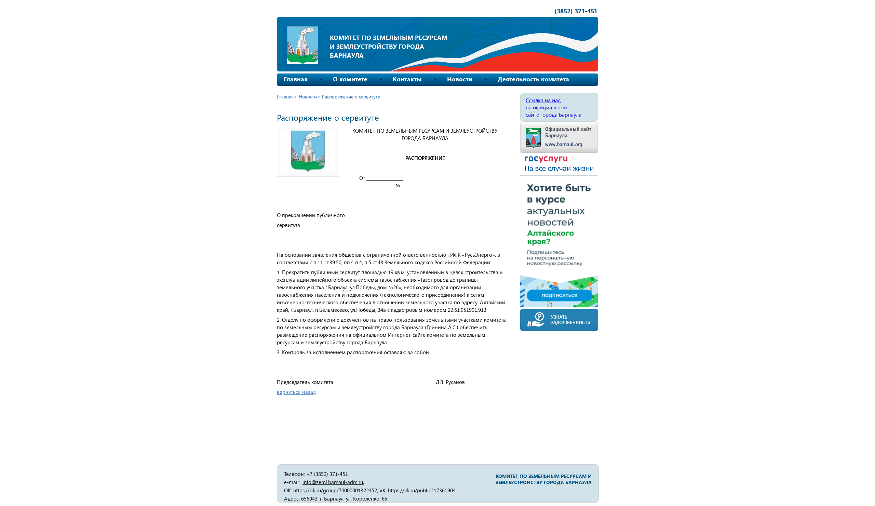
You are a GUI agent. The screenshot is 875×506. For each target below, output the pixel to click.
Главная (296, 79)
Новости (459, 79)
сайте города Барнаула (553, 114)
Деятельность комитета (533, 79)
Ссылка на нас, (543, 100)
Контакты (407, 79)
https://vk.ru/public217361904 (422, 490)
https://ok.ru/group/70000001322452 (335, 490)
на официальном (547, 107)
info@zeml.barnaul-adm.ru (332, 482)
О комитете (350, 79)
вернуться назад (296, 391)
